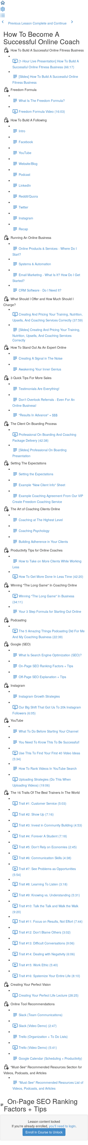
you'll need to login (62, 1126)
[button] (2, 4)
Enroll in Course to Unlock (44, 1132)
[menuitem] (2, 10)
